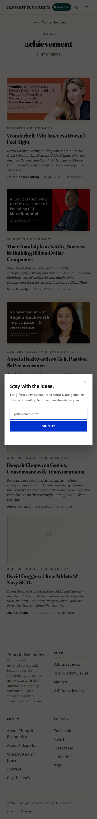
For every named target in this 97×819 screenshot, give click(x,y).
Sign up (48, 426)
